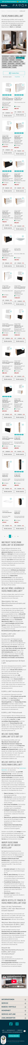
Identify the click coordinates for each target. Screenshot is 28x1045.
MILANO (23, 56)
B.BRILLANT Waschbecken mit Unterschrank (18, 137)
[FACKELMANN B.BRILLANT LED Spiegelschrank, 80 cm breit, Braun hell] (8, 276)
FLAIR (14, 67)
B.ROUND (18, 60)
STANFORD (12, 58)
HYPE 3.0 (16, 61)
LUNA (17, 56)
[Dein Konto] (16, 5)
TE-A (9, 65)
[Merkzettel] (19, 5)
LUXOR (4, 63)
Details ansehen (8, 115)
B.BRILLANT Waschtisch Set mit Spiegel (7, 325)
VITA (20, 65)
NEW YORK (11, 63)
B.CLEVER (5, 60)
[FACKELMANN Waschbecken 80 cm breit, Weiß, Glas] (20, 239)
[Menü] (25, 5)
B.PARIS (12, 60)
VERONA (15, 65)
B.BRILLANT (20, 58)
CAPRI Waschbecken (7, 512)
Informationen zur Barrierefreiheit (14, 1032)
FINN (10, 61)
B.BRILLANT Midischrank (5, 476)
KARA (12, 56)
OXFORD (18, 63)
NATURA (4, 58)
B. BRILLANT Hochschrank (17, 439)
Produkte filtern (15, 73)
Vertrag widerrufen (14, 1035)
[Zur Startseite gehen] (5, 5)
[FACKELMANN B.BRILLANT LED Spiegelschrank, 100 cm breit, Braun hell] (20, 87)
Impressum (20, 1030)
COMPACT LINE (6, 67)
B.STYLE (4, 61)
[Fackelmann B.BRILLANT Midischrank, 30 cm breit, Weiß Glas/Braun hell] (8, 464)
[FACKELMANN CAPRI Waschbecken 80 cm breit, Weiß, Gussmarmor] (8, 501)
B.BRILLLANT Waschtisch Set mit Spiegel (18, 401)
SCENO (4, 65)
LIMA (21, 61)
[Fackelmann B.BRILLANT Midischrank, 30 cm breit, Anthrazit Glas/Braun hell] (20, 501)
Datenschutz (11, 1030)
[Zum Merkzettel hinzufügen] (10, 85)
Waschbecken (17, 249)
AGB (3, 1030)
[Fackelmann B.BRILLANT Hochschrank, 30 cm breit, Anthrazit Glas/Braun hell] (20, 464)
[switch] (3, 1043)
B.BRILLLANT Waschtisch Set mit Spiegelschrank (6, 137)
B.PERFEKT (5, 56)
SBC (23, 63)
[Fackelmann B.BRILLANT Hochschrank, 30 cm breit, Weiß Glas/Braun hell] (20, 427)
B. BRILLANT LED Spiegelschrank (18, 99)
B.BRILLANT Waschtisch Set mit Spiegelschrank (7, 99)
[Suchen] (13, 5)
